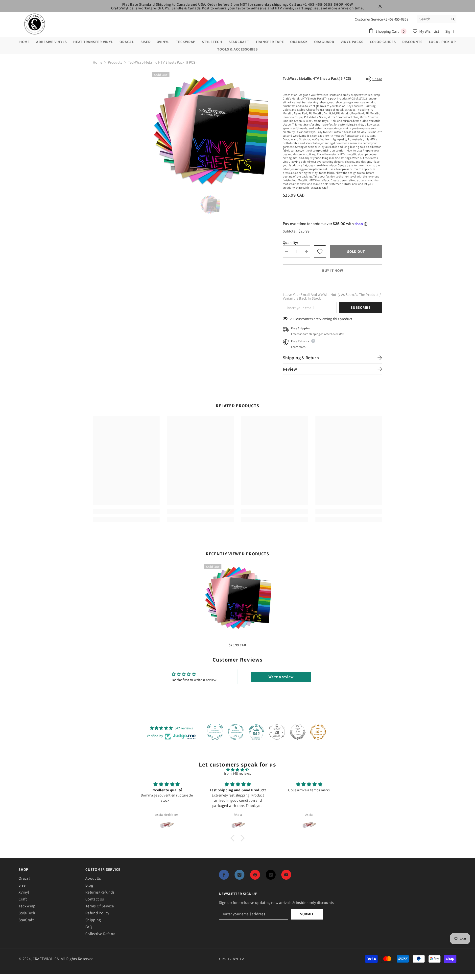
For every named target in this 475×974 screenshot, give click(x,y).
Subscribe (361, 307)
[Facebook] (224, 875)
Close (380, 6)
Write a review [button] (280, 676)
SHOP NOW (343, 4)
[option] (210, 130)
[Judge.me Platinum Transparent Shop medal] (236, 732)
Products (115, 62)
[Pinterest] (255, 875)
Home (97, 62)
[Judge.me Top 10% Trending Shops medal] (318, 732)
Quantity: (290, 242)
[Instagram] (239, 875)
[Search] (436, 19)
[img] (237, 769)
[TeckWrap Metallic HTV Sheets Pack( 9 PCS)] (237, 597)
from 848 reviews (237, 773)
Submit (307, 914)
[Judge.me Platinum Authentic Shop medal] (215, 732)
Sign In (450, 31)
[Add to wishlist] (320, 251)
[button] (233, 838)
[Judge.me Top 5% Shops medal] (298, 732)
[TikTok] (271, 875)
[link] (126, 511)
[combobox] (433, 19)
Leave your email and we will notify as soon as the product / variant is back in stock (332, 296)
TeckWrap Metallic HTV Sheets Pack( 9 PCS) (237, 637)
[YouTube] (286, 875)
